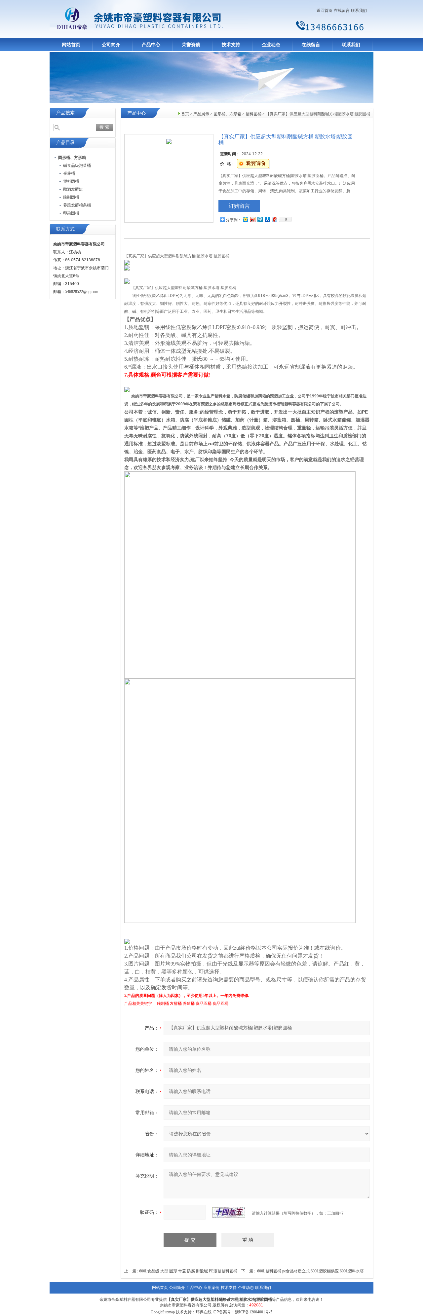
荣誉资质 (191, 44)
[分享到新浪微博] (252, 219)
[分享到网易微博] (274, 219)
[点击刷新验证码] (228, 1212)
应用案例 (211, 1287)
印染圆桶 (71, 213)
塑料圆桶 (71, 181)
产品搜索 (65, 112)
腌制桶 (163, 1003)
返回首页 (324, 10)
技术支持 (231, 44)
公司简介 (111, 44)
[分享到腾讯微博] (259, 219)
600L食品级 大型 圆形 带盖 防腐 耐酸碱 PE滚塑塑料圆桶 (188, 1271)
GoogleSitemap (163, 1312)
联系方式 (65, 229)
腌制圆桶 (71, 197)
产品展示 (201, 114)
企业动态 (271, 44)
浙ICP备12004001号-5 (253, 1312)
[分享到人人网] (267, 219)
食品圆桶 (204, 1003)
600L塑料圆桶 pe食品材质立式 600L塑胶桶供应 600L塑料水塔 (310, 1271)
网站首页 (71, 44)
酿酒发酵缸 (73, 189)
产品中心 (151, 44)
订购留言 (239, 206)
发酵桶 (176, 1003)
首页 (185, 114)
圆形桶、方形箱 (227, 114)
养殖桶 (189, 1003)
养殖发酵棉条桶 (77, 205)
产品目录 (65, 142)
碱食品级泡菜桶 (77, 165)
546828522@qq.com (81, 291)
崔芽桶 (69, 173)
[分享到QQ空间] (245, 219)
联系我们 (359, 10)
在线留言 (342, 10)
